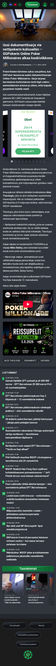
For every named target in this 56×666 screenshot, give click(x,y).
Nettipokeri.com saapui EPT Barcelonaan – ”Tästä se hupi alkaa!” (28, 447)
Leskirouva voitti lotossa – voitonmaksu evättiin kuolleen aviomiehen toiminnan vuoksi (28, 499)
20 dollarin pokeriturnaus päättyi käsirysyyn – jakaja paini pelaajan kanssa (29, 421)
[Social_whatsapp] (20, 5)
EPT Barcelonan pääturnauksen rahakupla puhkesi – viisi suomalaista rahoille (28, 409)
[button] (44, 4)
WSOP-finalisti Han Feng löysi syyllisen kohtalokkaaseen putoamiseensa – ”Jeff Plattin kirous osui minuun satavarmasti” (27, 472)
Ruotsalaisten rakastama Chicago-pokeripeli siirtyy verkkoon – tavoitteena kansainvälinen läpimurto (29, 434)
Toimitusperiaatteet (28, 644)
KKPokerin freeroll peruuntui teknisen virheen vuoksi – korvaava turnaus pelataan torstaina (27, 541)
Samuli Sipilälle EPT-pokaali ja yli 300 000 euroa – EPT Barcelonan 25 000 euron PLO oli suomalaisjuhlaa (28, 384)
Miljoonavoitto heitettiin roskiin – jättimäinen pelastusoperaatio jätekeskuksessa (24, 514)
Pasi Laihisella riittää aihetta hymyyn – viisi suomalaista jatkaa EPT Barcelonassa (28, 486)
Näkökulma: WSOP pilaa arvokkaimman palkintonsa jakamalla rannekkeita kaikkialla (27, 556)
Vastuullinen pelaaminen (28, 635)
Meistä (41, 625)
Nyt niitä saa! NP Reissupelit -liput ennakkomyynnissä (24, 528)
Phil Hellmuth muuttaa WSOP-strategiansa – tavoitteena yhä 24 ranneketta (29, 459)
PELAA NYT (28, 151)
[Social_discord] (11, 5)
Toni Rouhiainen (25, 65)
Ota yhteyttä (15, 625)
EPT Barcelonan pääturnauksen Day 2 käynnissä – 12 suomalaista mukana (25, 398)
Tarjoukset (32, 4)
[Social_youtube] (15, 5)
